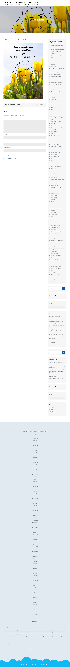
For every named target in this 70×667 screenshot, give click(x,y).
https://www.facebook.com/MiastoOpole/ (56, 330)
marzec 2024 (35, 474)
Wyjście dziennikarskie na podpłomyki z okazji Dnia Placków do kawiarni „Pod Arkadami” (56, 371)
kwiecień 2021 (35, 544)
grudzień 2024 (35, 457)
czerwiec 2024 (35, 467)
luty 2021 (35, 549)
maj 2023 (35, 493)
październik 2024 (35, 462)
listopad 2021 (35, 532)
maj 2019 (35, 587)
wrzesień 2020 (35, 561)
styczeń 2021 (35, 551)
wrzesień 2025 (35, 447)
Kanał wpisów (52, 409)
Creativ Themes (46, 664)
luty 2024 (35, 476)
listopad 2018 (35, 599)
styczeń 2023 (35, 503)
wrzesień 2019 (35, 582)
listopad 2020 (35, 556)
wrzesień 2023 (35, 488)
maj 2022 (35, 517)
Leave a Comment (29, 39)
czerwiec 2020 (35, 563)
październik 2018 (35, 602)
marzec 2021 (35, 546)
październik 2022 (35, 510)
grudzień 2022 (35, 505)
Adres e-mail (6, 141)
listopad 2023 (35, 484)
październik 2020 (35, 558)
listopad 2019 (35, 578)
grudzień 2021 (35, 529)
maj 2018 (35, 609)
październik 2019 (35, 580)
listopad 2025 (35, 443)
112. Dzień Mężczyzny (40, 104)
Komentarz (6, 118)
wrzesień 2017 (35, 623)
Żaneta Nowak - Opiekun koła (11, 39)
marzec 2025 (35, 450)
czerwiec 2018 (35, 607)
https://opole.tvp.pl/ (57, 316)
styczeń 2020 (35, 573)
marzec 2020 (35, 570)
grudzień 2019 (35, 575)
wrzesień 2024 (35, 464)
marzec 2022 (35, 522)
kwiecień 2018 (35, 611)
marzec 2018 (35, 614)
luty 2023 (35, 500)
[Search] (63, 288)
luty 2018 (35, 616)
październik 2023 (35, 486)
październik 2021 (35, 534)
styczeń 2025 (35, 455)
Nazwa (5, 134)
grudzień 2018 (35, 597)
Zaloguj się (52, 407)
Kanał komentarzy (53, 411)
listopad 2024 (35, 459)
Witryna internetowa (7, 147)
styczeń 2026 (35, 438)
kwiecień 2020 (35, 568)
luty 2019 (35, 592)
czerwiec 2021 (35, 539)
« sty (34, 645)
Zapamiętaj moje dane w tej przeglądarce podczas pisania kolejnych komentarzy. (19, 155)
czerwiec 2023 (35, 491)
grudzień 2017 (35, 619)
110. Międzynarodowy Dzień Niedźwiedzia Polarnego (12, 105)
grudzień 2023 (35, 481)
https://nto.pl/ (53, 318)
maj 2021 (35, 541)
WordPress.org (52, 413)
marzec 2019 (35, 590)
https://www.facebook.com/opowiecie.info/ (56, 344)
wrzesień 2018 (35, 604)
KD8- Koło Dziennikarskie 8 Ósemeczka (21, 2)
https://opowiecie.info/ (59, 321)
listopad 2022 (35, 508)
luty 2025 (35, 452)
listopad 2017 (35, 621)
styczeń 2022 (35, 527)
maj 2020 (35, 566)
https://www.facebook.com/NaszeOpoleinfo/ (57, 340)
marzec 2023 (35, 498)
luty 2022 (35, 525)
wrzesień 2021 (35, 537)
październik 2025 (35, 445)
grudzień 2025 (35, 440)
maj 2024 (35, 469)
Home (65, 3)
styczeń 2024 (35, 479)
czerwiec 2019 (35, 585)
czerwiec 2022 (35, 515)
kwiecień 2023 (35, 496)
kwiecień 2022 (35, 520)
